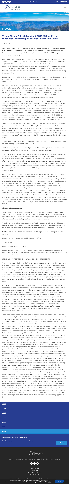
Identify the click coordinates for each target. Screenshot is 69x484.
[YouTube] (6, 2)
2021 (3, 427)
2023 (4, 417)
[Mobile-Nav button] (65, 8)
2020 (4, 431)
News (51, 459)
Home (11, 459)
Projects (24, 459)
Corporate (18, 459)
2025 (4, 408)
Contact (57, 459)
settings (50, 482)
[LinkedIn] (9, 2)
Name (31, 441)
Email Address (7, 441)
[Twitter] (3, 2)
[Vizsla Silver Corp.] (11, 7)
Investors (32, 459)
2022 (4, 422)
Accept (59, 481)
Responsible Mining (42, 459)
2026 (4, 404)
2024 (4, 413)
